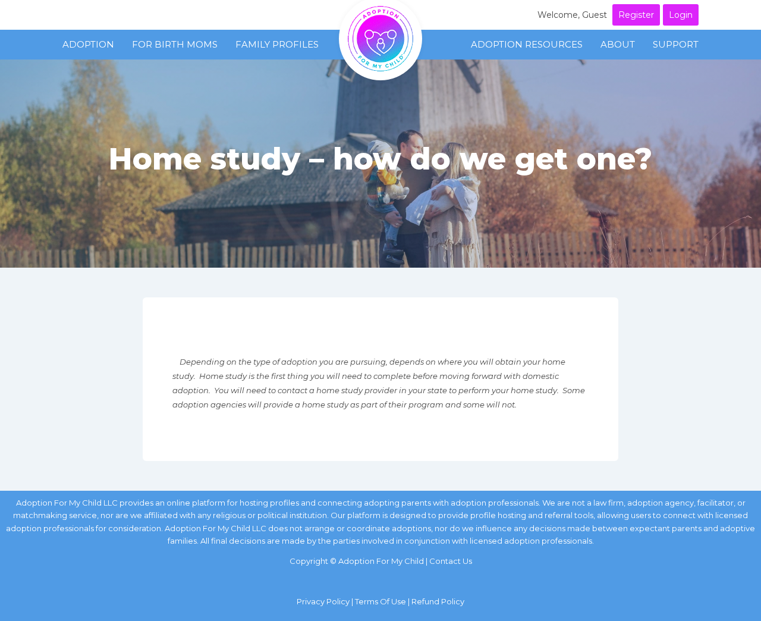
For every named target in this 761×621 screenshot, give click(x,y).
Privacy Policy (323, 601)
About (617, 44)
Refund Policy (437, 601)
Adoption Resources (527, 44)
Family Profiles (277, 44)
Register (636, 15)
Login (681, 15)
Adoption (88, 44)
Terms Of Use (380, 601)
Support (676, 44)
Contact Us (450, 561)
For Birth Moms (175, 44)
